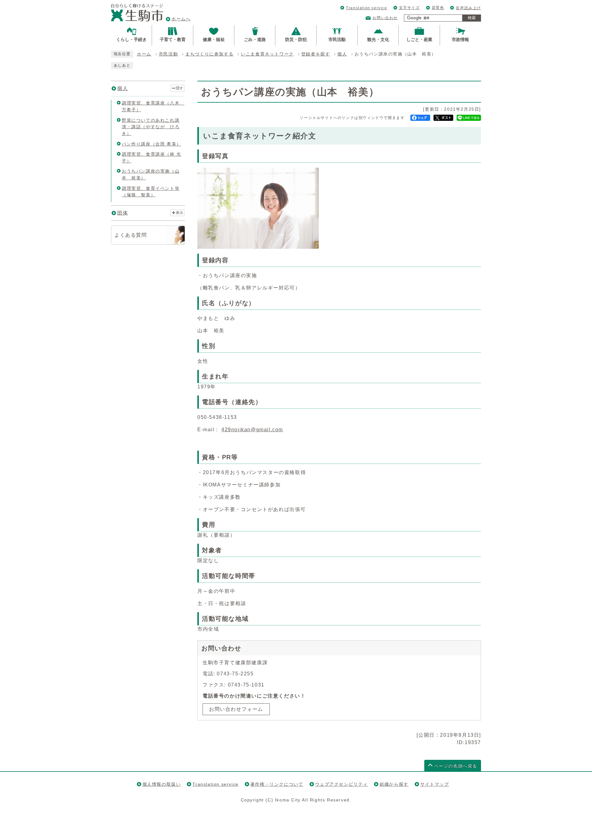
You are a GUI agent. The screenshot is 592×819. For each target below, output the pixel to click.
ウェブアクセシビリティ (341, 784)
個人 (342, 54)
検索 (472, 17)
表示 (179, 213)
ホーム (144, 54)
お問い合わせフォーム (236, 709)
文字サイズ (409, 8)
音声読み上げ (468, 8)
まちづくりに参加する (209, 54)
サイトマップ (434, 784)
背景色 (438, 8)
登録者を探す (315, 54)
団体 (122, 212)
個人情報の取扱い (161, 784)
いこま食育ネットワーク (267, 54)
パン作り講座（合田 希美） (151, 143)
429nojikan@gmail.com (252, 429)
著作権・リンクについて (276, 784)
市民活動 (168, 54)
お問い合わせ (385, 18)
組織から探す (394, 784)
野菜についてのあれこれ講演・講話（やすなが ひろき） (150, 127)
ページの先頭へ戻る (455, 766)
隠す (179, 88)
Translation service (366, 8)
